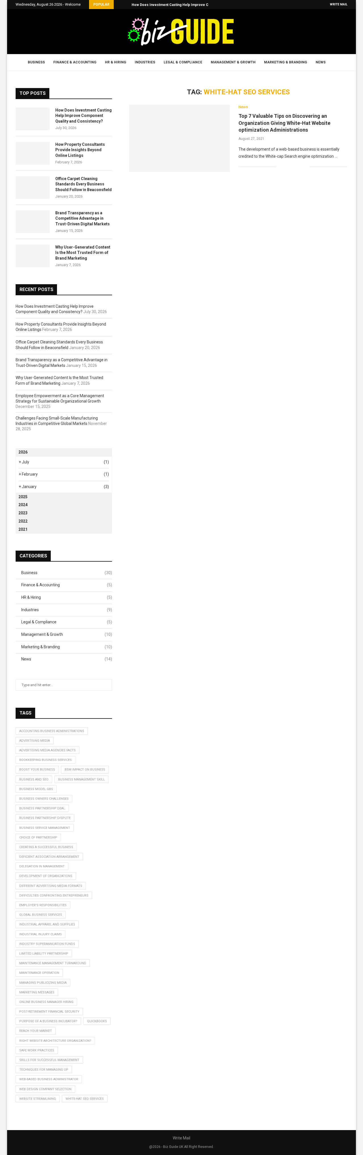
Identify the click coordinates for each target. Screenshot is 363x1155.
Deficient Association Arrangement (49, 857)
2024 (23, 504)
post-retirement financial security (49, 1011)
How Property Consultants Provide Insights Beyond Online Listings (80, 150)
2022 (23, 521)
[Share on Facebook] (287, 167)
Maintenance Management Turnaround (52, 963)
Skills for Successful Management (49, 1060)
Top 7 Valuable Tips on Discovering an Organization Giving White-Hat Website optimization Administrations (284, 123)
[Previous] (119, 4)
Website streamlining (37, 1099)
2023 (23, 513)
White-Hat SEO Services (85, 1099)
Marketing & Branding (285, 62)
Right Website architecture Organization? (55, 1041)
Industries (145, 62)
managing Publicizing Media (43, 983)
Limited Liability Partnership (43, 953)
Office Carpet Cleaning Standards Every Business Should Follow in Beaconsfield (83, 184)
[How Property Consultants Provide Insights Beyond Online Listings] (33, 153)
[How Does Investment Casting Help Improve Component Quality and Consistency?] (33, 119)
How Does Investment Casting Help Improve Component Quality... (186, 5)
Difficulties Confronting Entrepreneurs (53, 895)
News (321, 62)
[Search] (337, 62)
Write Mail (338, 4)
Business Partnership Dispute (45, 818)
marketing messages (36, 992)
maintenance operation (39, 973)
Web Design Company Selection (45, 1089)
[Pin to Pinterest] (299, 167)
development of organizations (45, 876)
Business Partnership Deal (42, 808)
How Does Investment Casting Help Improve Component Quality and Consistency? (83, 115)
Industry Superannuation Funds (47, 944)
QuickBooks (97, 1021)
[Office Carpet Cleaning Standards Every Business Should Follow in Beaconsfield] (33, 187)
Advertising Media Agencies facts (47, 750)
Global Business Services (40, 915)
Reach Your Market (35, 1031)
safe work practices (36, 1050)
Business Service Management (44, 828)
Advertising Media (34, 741)
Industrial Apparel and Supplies (47, 924)
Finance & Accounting (74, 62)
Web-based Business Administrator (48, 1079)
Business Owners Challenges (44, 799)
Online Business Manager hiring (46, 1002)
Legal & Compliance (183, 62)
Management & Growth (233, 62)
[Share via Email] (305, 167)
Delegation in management (42, 866)
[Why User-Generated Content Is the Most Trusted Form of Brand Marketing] (33, 256)
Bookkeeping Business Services (45, 760)
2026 (23, 452)
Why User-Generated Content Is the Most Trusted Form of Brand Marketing (82, 252)
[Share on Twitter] (293, 167)
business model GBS (36, 789)
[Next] (126, 4)
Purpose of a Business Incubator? (48, 1021)
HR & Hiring (115, 62)
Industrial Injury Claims (40, 934)
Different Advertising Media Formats (50, 886)
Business (36, 62)
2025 (23, 497)
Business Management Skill (81, 779)
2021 (23, 529)
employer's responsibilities (43, 905)
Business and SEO (33, 779)
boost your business (37, 769)
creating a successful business (46, 847)
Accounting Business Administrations (51, 731)
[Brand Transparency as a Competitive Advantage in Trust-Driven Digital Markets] (33, 221)
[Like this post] (280, 167)
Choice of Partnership (38, 837)
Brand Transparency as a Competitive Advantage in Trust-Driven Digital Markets (82, 218)
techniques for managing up (43, 1069)
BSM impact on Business (85, 769)
